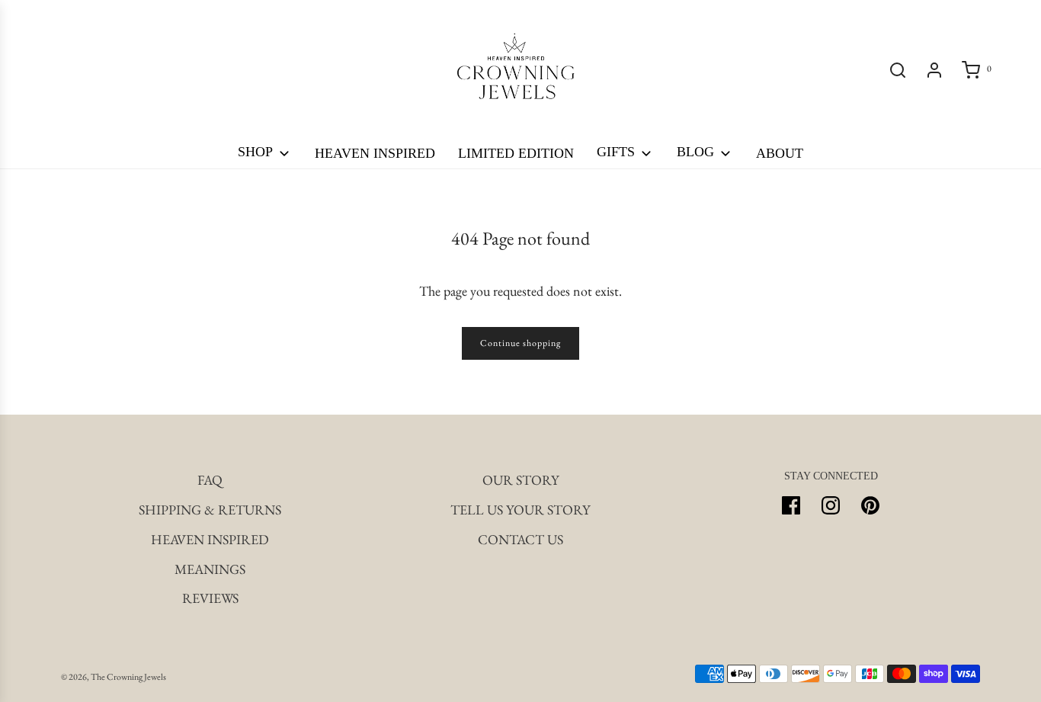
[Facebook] (791, 505)
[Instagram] (830, 505)
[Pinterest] (870, 505)
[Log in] (934, 70)
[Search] (897, 70)
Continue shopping (520, 343)
